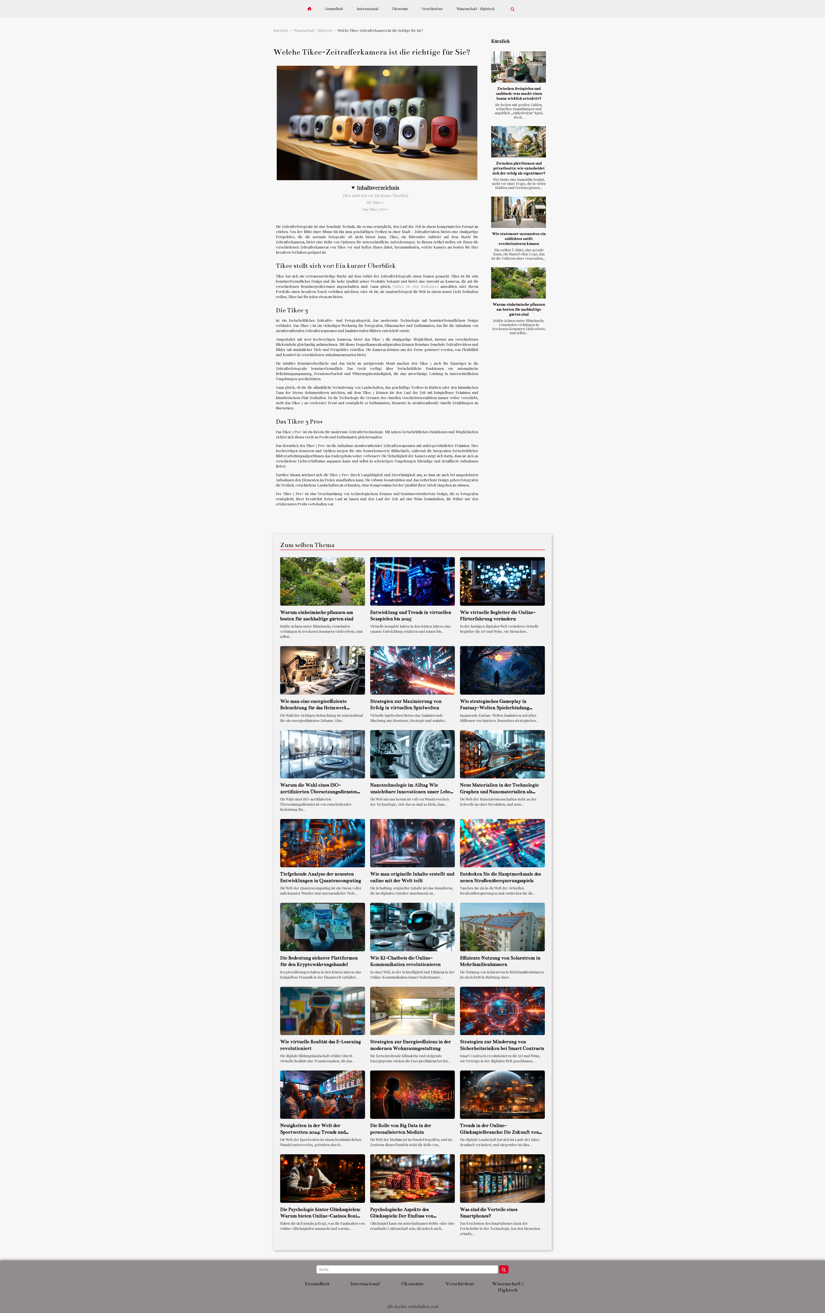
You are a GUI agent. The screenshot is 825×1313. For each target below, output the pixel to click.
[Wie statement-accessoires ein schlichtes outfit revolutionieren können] (518, 212)
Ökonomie (400, 8)
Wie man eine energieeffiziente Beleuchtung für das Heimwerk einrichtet (313, 707)
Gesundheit (334, 8)
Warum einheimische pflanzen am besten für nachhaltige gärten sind (519, 309)
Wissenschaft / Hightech (476, 8)
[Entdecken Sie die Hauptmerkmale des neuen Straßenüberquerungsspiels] (502, 842)
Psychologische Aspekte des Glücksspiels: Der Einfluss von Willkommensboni (402, 1215)
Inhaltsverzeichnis (378, 187)
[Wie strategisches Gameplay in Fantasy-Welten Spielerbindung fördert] (502, 670)
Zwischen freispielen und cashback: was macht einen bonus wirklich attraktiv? (519, 93)
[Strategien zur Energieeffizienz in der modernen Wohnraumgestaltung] (412, 1010)
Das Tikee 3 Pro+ (375, 209)
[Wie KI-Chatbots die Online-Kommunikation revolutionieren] (412, 926)
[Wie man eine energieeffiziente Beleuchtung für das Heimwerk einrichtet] (322, 670)
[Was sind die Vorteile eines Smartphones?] (502, 1178)
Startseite (280, 30)
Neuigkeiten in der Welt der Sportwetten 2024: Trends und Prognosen (312, 1131)
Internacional (367, 8)
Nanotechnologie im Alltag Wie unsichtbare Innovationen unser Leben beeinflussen (411, 791)
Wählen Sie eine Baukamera (415, 286)
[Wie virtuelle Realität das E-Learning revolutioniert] (322, 1010)
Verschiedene (432, 8)
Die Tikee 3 (375, 202)
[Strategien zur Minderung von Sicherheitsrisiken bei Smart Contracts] (502, 1010)
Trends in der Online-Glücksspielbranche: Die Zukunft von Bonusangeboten (499, 1131)
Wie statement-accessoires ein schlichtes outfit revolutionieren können (519, 239)
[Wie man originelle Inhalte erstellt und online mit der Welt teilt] (412, 842)
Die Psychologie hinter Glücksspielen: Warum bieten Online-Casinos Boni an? (320, 1215)
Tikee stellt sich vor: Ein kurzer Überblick (375, 195)
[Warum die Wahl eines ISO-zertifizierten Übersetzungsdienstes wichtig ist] (322, 754)
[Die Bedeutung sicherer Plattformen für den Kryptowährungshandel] (322, 926)
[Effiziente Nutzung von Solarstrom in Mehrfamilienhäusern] (502, 926)
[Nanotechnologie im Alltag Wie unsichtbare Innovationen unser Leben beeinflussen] (412, 754)
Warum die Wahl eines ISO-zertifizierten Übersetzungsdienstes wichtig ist (318, 791)
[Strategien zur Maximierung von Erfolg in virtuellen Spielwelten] (412, 670)
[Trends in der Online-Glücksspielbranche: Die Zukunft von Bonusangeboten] (502, 1094)
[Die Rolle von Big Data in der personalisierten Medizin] (412, 1094)
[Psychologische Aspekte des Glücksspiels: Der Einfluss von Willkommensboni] (412, 1178)
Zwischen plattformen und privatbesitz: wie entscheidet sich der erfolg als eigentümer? (518, 168)
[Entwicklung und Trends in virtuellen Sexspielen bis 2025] (412, 581)
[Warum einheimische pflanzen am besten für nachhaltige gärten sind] (518, 283)
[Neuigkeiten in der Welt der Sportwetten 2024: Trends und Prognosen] (322, 1094)
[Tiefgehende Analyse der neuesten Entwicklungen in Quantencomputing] (322, 842)
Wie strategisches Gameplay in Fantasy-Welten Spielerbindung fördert (494, 707)
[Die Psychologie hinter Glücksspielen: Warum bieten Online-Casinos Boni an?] (322, 1178)
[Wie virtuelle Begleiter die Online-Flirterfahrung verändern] (502, 581)
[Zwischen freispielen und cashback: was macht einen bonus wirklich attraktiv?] (518, 67)
